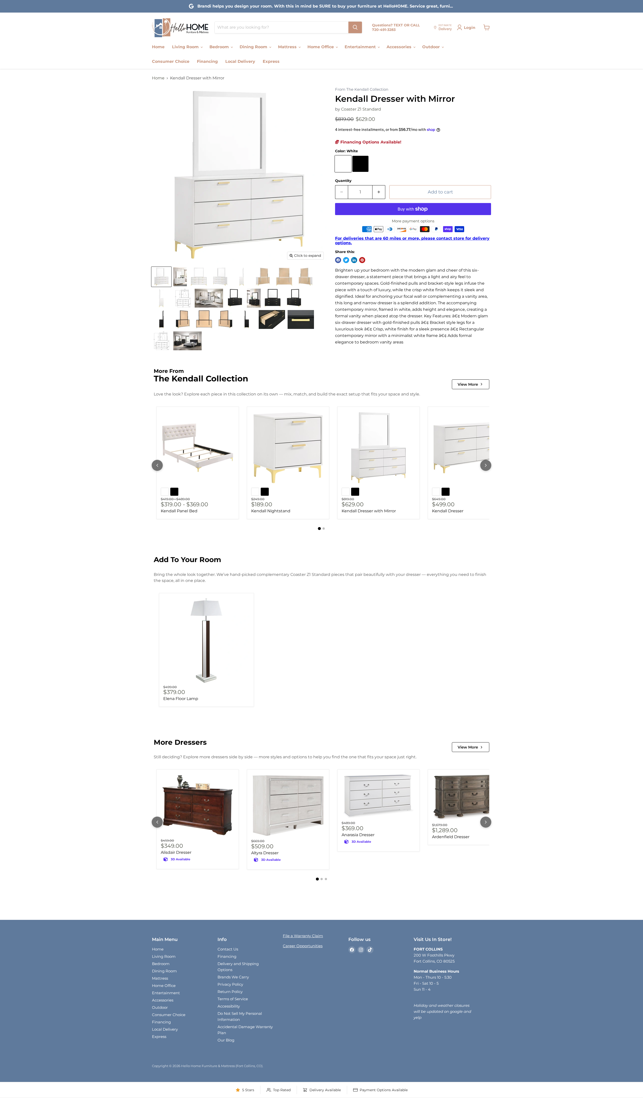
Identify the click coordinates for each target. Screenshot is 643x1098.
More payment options (413, 221)
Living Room (186, 46)
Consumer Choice (170, 61)
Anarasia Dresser (358, 834)
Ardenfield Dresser (450, 836)
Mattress (288, 46)
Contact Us (228, 949)
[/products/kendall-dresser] (469, 448)
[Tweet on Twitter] (346, 260)
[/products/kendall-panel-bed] (198, 448)
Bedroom (219, 46)
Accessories (400, 46)
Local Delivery (240, 61)
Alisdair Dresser (176, 852)
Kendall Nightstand (270, 511)
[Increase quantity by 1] (378, 192)
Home (158, 46)
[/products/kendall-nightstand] (288, 448)
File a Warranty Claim (303, 935)
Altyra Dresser (265, 853)
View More (468, 384)
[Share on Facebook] (338, 260)
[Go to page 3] (326, 879)
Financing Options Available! (370, 142)
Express (271, 61)
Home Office (321, 46)
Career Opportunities (303, 945)
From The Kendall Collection (361, 89)
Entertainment (361, 46)
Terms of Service (233, 998)
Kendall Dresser (447, 511)
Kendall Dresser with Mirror (369, 511)
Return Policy (230, 991)
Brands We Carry (233, 977)
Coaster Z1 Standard (361, 109)
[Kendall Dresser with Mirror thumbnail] (161, 277)
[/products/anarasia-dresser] (378, 797)
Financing (207, 61)
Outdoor (431, 46)
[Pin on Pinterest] (362, 260)
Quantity (343, 181)
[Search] (355, 27)
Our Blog (226, 1040)
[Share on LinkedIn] (354, 260)
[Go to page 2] (324, 528)
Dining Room (254, 46)
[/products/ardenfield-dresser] (469, 798)
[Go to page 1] (319, 528)
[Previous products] (157, 465)
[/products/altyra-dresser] (288, 806)
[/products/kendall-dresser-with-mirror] (378, 448)
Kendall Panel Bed (179, 511)
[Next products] (485, 465)
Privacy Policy (230, 984)
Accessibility (229, 1006)
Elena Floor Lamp (180, 698)
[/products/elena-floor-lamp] (206, 640)
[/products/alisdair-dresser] (198, 805)
